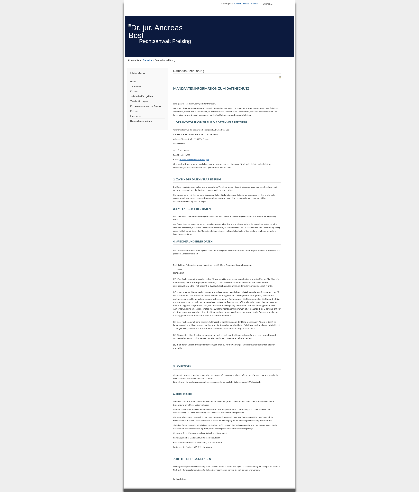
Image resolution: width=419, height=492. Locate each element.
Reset (246, 3)
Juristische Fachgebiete (141, 96)
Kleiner (254, 3)
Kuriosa (133, 111)
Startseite (147, 60)
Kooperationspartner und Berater (145, 106)
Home (133, 81)
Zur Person (135, 86)
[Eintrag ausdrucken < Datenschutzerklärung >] (280, 78)
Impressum (135, 116)
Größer (237, 3)
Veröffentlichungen (139, 101)
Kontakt (134, 91)
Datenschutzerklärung (141, 121)
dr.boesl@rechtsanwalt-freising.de (194, 160)
